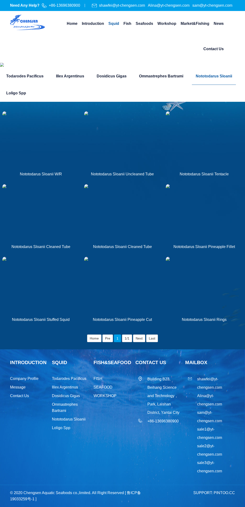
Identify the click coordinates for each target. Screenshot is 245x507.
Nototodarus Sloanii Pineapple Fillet (204, 247)
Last (152, 338)
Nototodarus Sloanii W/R (41, 174)
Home (94, 338)
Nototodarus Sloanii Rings (204, 320)
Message (18, 387)
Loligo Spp (61, 428)
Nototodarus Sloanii (69, 419)
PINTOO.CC (224, 493)
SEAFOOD (103, 387)
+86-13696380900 (64, 5)
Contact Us (19, 396)
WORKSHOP (105, 396)
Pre (107, 338)
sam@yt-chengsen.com (212, 5)
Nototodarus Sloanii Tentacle (204, 174)
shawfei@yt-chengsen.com (122, 5)
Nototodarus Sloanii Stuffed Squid (41, 320)
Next (139, 338)
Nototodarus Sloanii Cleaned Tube (40, 247)
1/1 (127, 338)
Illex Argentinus (65, 387)
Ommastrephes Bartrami (65, 407)
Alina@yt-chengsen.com (169, 5)
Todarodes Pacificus (69, 379)
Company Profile (24, 379)
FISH (98, 379)
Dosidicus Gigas (66, 396)
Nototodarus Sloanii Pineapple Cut (122, 320)
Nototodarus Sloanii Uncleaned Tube (122, 174)
